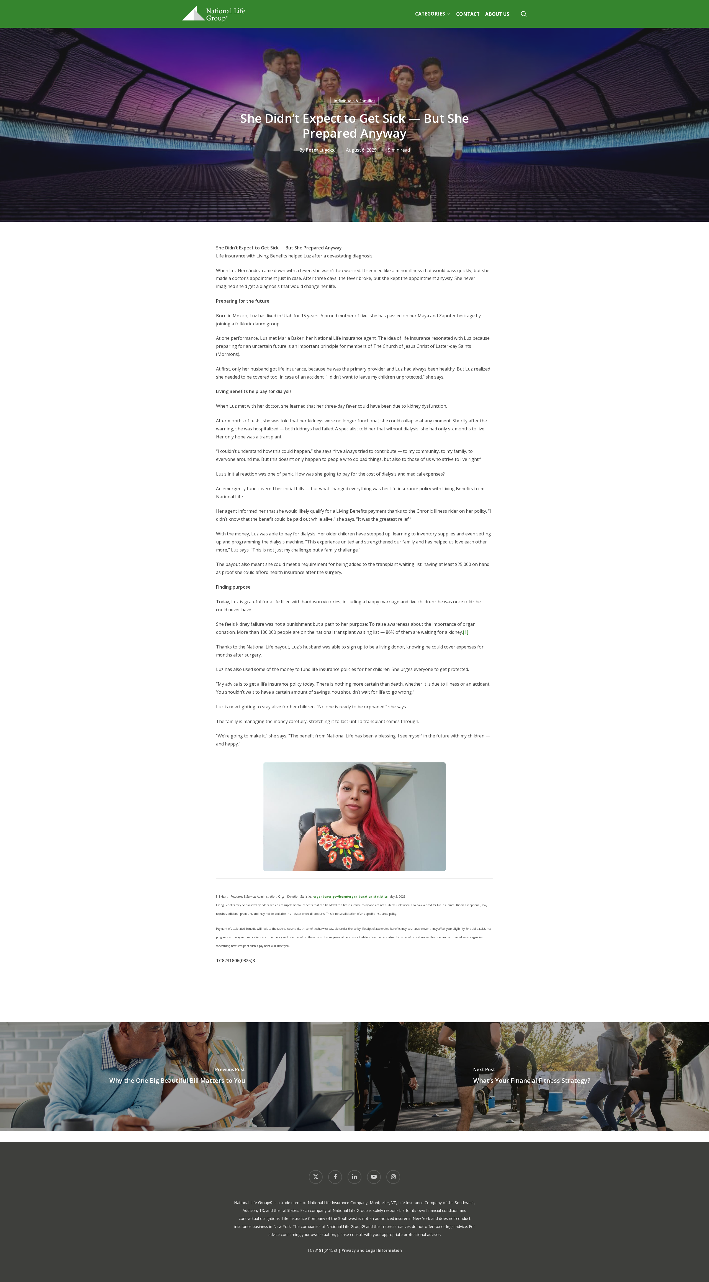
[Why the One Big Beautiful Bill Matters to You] (177, 1076)
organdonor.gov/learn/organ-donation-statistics (350, 896)
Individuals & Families (354, 100)
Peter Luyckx (320, 150)
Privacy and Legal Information (371, 1250)
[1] (466, 632)
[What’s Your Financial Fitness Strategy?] (531, 1076)
